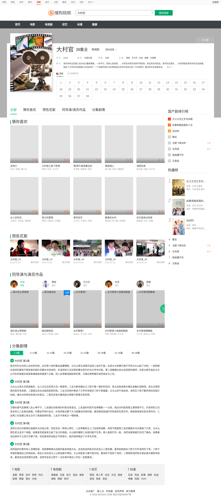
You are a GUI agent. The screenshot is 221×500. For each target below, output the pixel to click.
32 (185, 89)
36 (69, 96)
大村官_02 (47, 259)
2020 (143, 478)
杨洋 (66, 478)
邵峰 (146, 58)
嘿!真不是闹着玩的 (82, 166)
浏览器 (109, 491)
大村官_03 (78, 259)
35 (60, 96)
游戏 (92, 478)
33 (194, 89)
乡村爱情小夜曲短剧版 (116, 330)
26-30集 (102, 353)
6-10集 (33, 353)
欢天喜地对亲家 (144, 217)
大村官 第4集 (22, 423)
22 (96, 89)
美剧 (53, 478)
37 (78, 96)
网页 (4, 2)
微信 (13, 2)
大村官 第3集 (22, 402)
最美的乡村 (110, 217)
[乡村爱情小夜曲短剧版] (119, 309)
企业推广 (90, 491)
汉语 (56, 2)
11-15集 (51, 353)
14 (176, 82)
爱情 (21, 475)
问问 (73, 2)
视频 (39, 2)
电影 (32, 24)
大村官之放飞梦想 (51, 166)
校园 (137, 478)
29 (158, 89)
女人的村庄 (16, 217)
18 (60, 89)
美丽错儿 (109, 166)
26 (132, 89)
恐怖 (34, 475)
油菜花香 (141, 166)
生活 (113, 475)
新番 (143, 475)
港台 (28, 478)
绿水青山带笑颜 (18, 330)
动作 (28, 475)
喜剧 (15, 475)
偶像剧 (54, 475)
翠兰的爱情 (47, 217)
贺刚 (128, 58)
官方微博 (130, 491)
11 (150, 82)
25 (123, 89)
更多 (169, 67)
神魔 (130, 478)
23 (105, 89)
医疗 (47, 2)
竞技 (105, 478)
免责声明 (119, 491)
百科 (81, 2)
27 (140, 89)
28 (149, 89)
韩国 (21, 478)
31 (176, 89)
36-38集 (136, 353)
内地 (34, 478)
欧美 (15, 478)
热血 (137, 475)
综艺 (64, 24)
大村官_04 (110, 259)
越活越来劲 (47, 330)
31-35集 (119, 353)
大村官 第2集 (22, 381)
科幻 (41, 475)
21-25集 (85, 353)
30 (167, 89)
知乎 (21, 2)
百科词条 (109, 49)
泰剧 (81, 475)
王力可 (134, 58)
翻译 (64, 2)
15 (185, 82)
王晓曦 (153, 58)
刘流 (107, 58)
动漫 (79, 24)
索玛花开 (78, 217)
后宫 (130, 475)
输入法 (100, 491)
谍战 (75, 475)
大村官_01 (15, 259)
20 (78, 89)
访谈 (107, 475)
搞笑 (150, 475)
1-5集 (17, 353)
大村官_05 (142, 259)
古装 (62, 475)
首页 (17, 24)
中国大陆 (88, 58)
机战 (156, 475)
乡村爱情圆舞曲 (144, 330)
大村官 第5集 (22, 444)
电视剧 (49, 24)
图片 (30, 2)
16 (194, 82)
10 (140, 82)
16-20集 (68, 353)
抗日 (68, 475)
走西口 (13, 166)
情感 (92, 475)
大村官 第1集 (22, 360)
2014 (65, 58)
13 (167, 82)
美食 (120, 475)
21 (87, 89)
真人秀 (99, 475)
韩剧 (60, 478)
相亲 (98, 478)
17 (203, 82)
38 (87, 96)
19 (69, 89)
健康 (94, 24)
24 (114, 89)
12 (158, 82)
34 (203, 89)
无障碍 (215, 2)
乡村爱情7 (78, 330)
